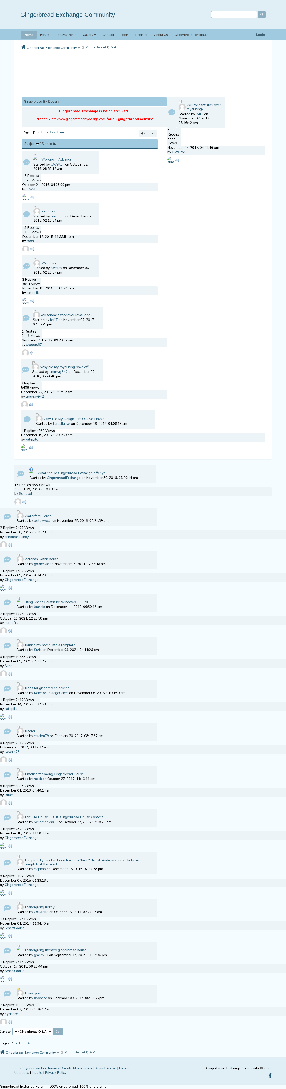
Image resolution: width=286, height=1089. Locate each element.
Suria (38, 649)
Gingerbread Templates (191, 34)
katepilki (33, 293)
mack (38, 779)
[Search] (262, 14)
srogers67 (34, 344)
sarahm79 (41, 736)
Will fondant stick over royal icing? (204, 107)
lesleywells (42, 520)
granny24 (41, 955)
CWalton (57, 164)
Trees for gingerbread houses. (47, 688)
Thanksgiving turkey (40, 907)
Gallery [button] (88, 34)
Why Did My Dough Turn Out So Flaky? (74, 419)
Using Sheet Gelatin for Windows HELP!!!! (56, 602)
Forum (44, 34)
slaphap (40, 869)
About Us (161, 34)
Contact (108, 34)
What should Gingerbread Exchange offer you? (73, 473)
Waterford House (38, 516)
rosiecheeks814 (46, 822)
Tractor (30, 731)
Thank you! (33, 993)
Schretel (25, 493)
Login (260, 35)
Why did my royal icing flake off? (65, 367)
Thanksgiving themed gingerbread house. (56, 950)
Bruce (9, 795)
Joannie (39, 607)
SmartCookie (14, 928)
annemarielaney (17, 537)
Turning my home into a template (50, 645)
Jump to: (5, 1031)
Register (141, 34)
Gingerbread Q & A (101, 47)
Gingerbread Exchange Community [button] (52, 47)
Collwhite (41, 912)
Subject (30, 144)
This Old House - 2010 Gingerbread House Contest (64, 817)
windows (48, 211)
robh (30, 241)
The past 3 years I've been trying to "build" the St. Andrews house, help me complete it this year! (82, 862)
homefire (11, 622)
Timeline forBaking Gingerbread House (54, 774)
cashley (56, 268)
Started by (49, 144)
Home (29, 34)
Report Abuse (105, 1068)
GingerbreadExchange (64, 478)
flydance (40, 998)
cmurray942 (59, 371)
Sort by (149, 133)
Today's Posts (66, 34)
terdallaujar (61, 423)
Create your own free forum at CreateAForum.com (53, 1068)
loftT (54, 320)
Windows (48, 263)
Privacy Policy (55, 1072)
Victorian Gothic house (42, 559)
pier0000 (58, 216)
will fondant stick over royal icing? (66, 315)
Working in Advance (56, 159)
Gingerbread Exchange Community (67, 14)
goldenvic (41, 564)
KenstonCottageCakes (51, 693)
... (44, 132)
